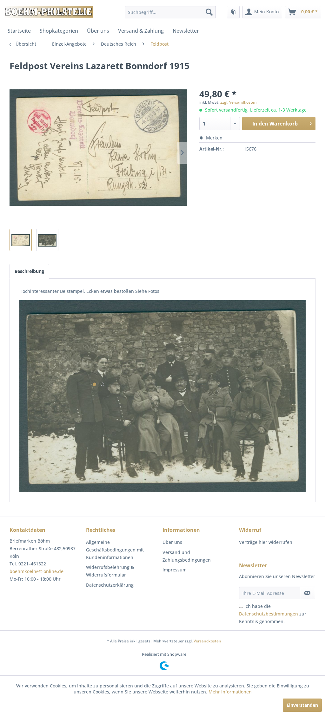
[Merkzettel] (233, 12)
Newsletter (186, 30)
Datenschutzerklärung (110, 585)
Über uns (98, 30)
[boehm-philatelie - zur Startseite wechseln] (48, 14)
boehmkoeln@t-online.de (36, 571)
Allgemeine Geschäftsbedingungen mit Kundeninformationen (115, 549)
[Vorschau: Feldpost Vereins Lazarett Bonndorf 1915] (21, 240)
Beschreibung (29, 271)
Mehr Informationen (230, 692)
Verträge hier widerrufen (265, 542)
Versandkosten (207, 641)
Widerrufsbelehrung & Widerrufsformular (110, 571)
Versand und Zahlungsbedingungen (186, 556)
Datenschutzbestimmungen (268, 614)
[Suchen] (209, 12)
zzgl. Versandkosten (238, 102)
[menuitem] (170, 12)
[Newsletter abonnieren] (307, 593)
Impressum (174, 570)
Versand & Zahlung (141, 30)
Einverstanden (302, 705)
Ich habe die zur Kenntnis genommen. (272, 613)
